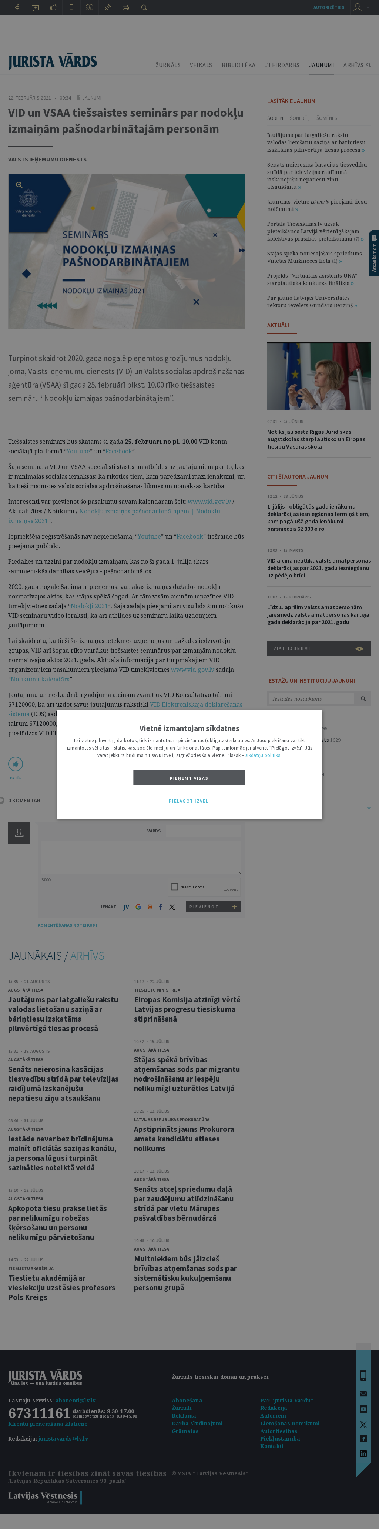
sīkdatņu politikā (263, 755)
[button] (189, 801)
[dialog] (189, 764)
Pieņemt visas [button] (189, 778)
